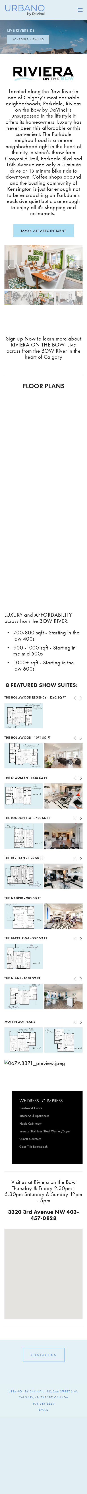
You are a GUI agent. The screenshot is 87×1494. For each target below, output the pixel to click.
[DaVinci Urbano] (36, 1372)
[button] (9, 266)
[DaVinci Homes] (43, 1372)
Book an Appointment (43, 231)
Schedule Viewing (28, 39)
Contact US (43, 1355)
